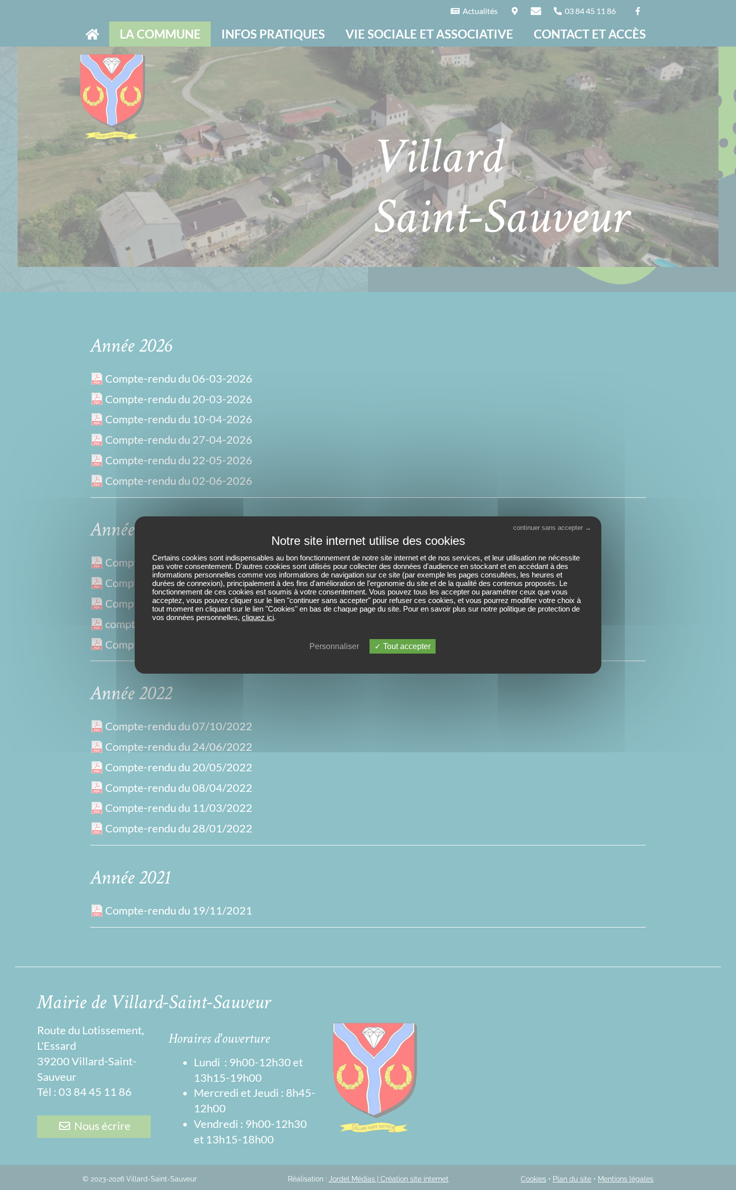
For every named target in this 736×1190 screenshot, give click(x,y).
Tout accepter (406, 646)
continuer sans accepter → (552, 527)
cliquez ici (258, 617)
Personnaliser (334, 646)
